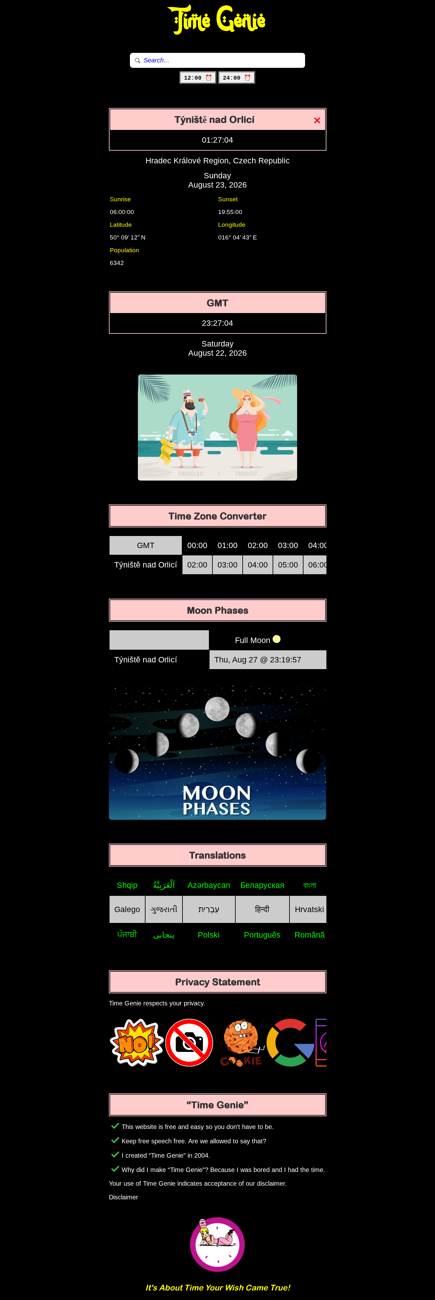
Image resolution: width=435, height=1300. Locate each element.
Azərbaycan (209, 885)
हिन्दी (262, 909)
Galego (127, 909)
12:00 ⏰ (198, 78)
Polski (209, 934)
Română (310, 934)
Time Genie (217, 21)
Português (262, 934)
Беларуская (262, 885)
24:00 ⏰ (237, 78)
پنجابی (164, 934)
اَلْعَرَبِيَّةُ (164, 885)
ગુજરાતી (163, 909)
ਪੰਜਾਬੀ (127, 934)
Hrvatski (309, 909)
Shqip (127, 885)
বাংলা (309, 885)
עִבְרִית (208, 909)
